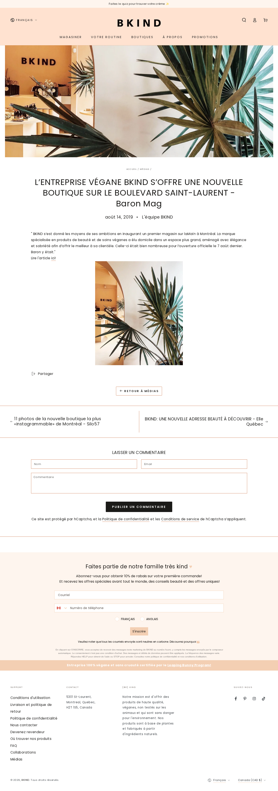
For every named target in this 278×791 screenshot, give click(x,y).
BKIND (25, 780)
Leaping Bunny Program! (189, 665)
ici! (53, 258)
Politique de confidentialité (125, 519)
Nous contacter (24, 725)
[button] (244, 20)
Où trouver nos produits (31, 738)
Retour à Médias (141, 391)
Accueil (131, 169)
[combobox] (61, 608)
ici (198, 641)
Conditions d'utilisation (30, 697)
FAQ (13, 745)
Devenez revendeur (27, 732)
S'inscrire (139, 631)
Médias (144, 169)
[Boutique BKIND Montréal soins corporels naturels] (139, 313)
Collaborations (23, 752)
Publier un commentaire (139, 507)
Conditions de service (180, 519)
